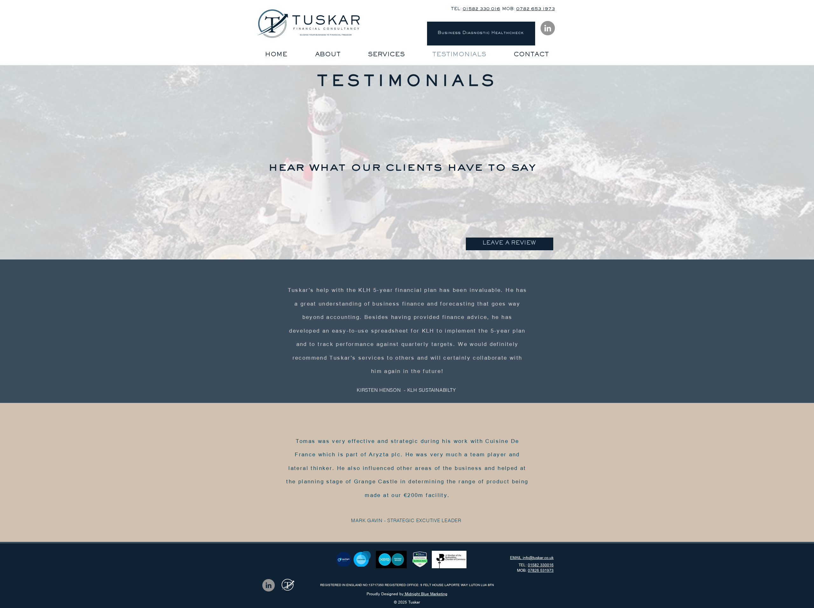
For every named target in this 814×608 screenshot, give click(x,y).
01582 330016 (541, 565)
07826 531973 (541, 571)
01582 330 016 (481, 9)
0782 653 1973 (535, 9)
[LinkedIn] (548, 28)
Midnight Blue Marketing (425, 594)
